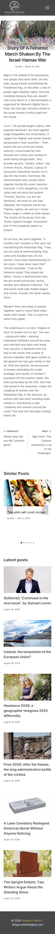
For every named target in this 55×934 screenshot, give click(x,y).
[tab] (21, 543)
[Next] (45, 509)
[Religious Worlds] (14, 8)
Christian (27, 43)
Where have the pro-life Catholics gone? (14, 438)
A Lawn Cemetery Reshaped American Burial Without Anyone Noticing (26, 828)
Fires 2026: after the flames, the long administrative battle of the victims (27, 769)
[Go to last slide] (10, 509)
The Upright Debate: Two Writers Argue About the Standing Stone (24, 887)
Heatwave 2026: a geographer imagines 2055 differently (26, 711)
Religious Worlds (32, 920)
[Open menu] (47, 7)
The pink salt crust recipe (26, 512)
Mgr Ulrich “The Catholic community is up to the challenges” (41, 442)
